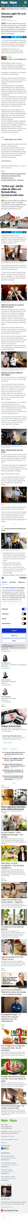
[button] (8, 6)
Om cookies (8, 1218)
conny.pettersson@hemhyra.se (9, 1165)
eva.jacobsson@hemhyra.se (8, 1158)
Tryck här (20, 166)
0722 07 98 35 (7, 685)
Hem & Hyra (11, 1136)
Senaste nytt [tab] (13, 749)
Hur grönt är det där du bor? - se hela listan (12, 180)
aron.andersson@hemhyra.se (9, 1178)
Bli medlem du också (6, 1207)
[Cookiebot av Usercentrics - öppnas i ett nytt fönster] (19, 578)
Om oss (3, 1218)
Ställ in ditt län (8, 742)
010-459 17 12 (6, 651)
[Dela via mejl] (24, 37)
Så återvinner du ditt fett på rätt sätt (11, 176)
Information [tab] (12, 582)
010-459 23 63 (7, 702)
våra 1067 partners (11, 590)
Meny (24, 6)
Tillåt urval (14, 635)
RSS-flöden (4, 1142)
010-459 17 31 (6, 668)
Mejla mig (5, 649)
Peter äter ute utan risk (7, 178)
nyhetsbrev (15, 1139)
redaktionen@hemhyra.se (14, 1131)
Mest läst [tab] (4, 749)
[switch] (24, 614)
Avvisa (14, 640)
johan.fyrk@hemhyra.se (7, 1171)
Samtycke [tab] (4, 582)
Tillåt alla (14, 630)
